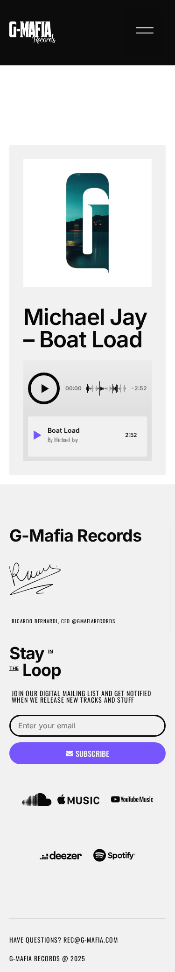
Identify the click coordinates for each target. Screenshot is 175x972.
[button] (145, 32)
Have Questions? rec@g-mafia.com (63, 939)
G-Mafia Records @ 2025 (47, 958)
